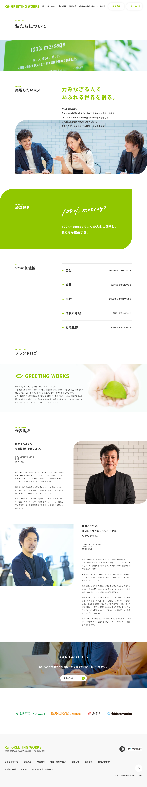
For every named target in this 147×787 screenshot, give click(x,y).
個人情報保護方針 (11, 769)
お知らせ (101, 6)
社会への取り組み (87, 6)
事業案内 (73, 6)
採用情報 (116, 6)
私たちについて (49, 6)
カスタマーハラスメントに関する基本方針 (37, 769)
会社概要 (62, 6)
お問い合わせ (134, 6)
